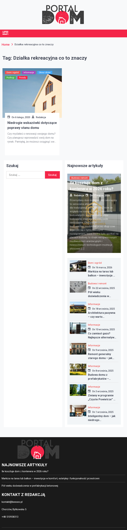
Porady (22, 77)
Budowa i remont (79, 178)
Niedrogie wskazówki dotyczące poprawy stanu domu (32, 125)
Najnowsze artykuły (85, 165)
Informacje (29, 72)
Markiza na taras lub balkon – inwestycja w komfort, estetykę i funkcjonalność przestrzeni (50, 478)
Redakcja (41, 117)
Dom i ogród (13, 72)
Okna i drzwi (45, 72)
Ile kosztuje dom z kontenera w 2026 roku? (25, 471)
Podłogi (10, 77)
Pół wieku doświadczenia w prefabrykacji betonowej (30, 485)
